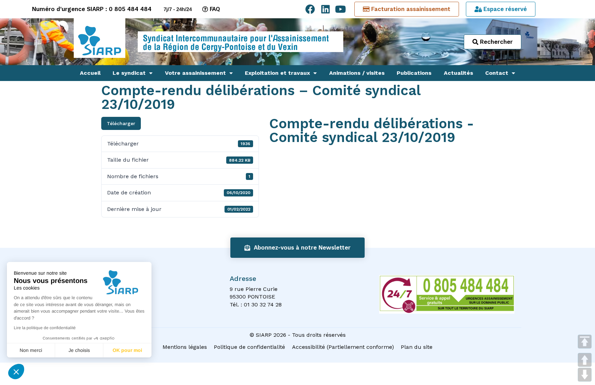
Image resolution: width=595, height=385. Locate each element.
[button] (16, 371)
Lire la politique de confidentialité (45, 327)
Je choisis (79, 350)
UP (585, 360)
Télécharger (121, 123)
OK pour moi (127, 350)
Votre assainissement (195, 73)
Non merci (31, 350)
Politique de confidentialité (249, 347)
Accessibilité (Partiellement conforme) (343, 347)
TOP (585, 341)
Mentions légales (185, 347)
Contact (496, 73)
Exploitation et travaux (277, 73)
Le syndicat (129, 73)
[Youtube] (340, 9)
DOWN (585, 375)
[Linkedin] (325, 9)
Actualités (458, 73)
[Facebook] (310, 9)
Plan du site (416, 347)
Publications (414, 73)
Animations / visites (357, 73)
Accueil (90, 73)
